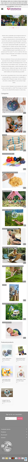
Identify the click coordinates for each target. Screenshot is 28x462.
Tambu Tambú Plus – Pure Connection (7, 359)
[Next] (24, 21)
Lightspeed (19, 456)
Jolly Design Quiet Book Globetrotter (6, 380)
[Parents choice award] (14, 446)
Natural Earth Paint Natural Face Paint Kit (20, 359)
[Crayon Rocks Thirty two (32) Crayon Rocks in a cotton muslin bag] (21, 371)
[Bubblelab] (14, 20)
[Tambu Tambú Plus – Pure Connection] (7, 351)
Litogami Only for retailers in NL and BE (6, 401)
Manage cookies (18, 6)
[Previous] (4, 21)
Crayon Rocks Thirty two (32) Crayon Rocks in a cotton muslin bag (20, 380)
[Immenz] (16, 9)
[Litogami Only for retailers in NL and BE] (7, 392)
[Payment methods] (3, 458)
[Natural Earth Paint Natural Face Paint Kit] (21, 351)
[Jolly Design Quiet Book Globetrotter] (7, 371)
